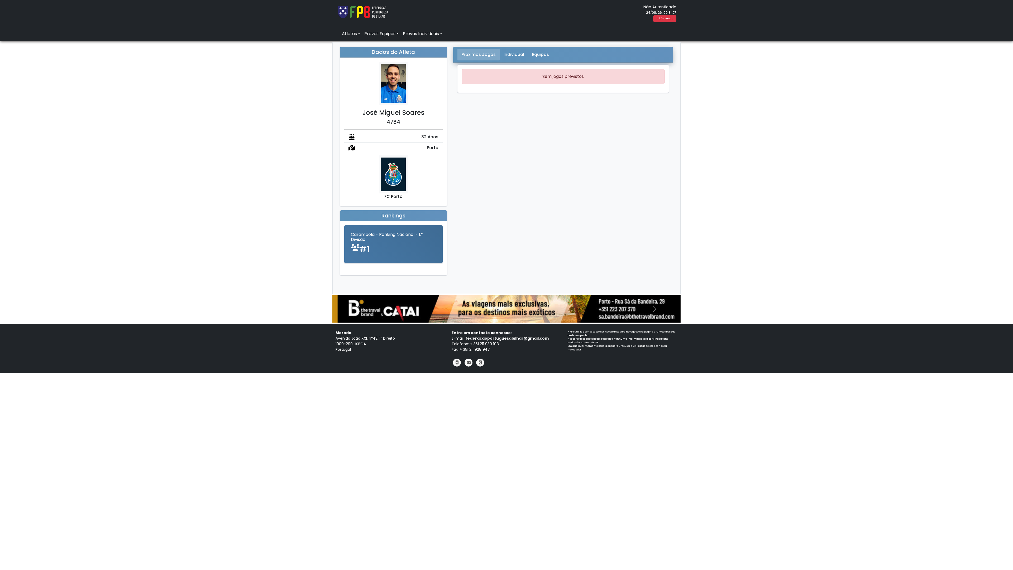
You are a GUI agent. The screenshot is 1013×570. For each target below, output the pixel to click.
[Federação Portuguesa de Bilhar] (363, 11)
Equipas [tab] (540, 54)
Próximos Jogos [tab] (478, 54)
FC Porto (393, 196)
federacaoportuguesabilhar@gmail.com (507, 338)
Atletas (349, 34)
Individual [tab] (514, 54)
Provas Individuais (421, 34)
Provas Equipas (379, 34)
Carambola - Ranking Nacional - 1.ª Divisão (387, 237)
